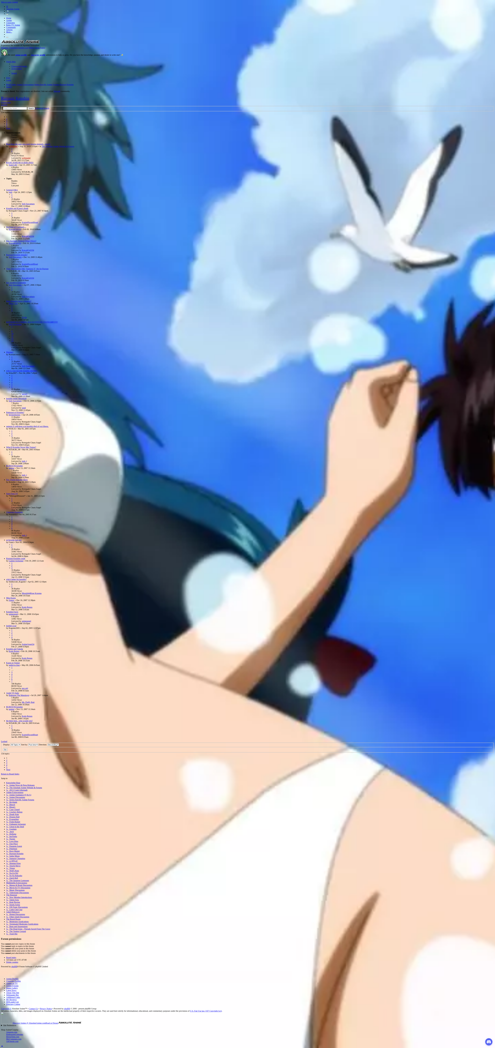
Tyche (24, 317)
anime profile (21, 55)
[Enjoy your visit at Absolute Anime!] (20, 43)
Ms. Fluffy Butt (28, 702)
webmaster (13, 146)
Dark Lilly (13, 165)
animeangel (13, 614)
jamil (24, 408)
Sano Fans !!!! (12, 494)
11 (12, 336)
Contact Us (33, 1009)
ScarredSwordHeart (30, 222)
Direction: (43, 745)
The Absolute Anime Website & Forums (58, 146)
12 (12, 338)
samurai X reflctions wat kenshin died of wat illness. (27, 426)
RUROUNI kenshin (14, 466)
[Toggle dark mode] (7, 14)
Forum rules (6, 102)
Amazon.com (11, 1032)
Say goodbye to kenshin (16, 283)
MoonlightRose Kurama (32, 593)
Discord (57, 91)
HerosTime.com (12, 1037)
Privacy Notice (46, 1009)
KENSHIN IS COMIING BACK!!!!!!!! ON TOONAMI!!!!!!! (32, 322)
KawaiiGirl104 (15, 229)
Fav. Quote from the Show (17, 480)
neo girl (25, 688)
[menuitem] (19, 66)
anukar (11, 468)
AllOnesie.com (12, 1041)
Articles (9, 30)
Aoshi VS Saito (12, 693)
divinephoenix (14, 415)
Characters (10, 23)
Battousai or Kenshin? (15, 412)
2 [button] (6, 119)
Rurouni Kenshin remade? (17, 255)
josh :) (24, 461)
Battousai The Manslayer (19, 695)
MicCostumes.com (13, 1039)
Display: (6, 745)
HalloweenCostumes (14, 1034)
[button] (8, 128)
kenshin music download (16, 398)
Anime (9, 20)
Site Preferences (9, 1025)
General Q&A (12, 190)
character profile (38, 55)
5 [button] (6, 126)
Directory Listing (13, 1004)
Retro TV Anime (13, 25)
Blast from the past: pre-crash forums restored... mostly (28, 144)
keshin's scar (11, 626)
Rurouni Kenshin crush (15, 558)
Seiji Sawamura (28, 204)
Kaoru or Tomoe (13, 663)
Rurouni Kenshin (15, 98)
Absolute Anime (12, 9)
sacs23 (24, 394)
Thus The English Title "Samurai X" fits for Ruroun (27, 269)
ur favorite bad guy (14, 540)
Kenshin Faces (12, 612)
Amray (11, 600)
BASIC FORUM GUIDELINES (19, 163)
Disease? (9, 352)
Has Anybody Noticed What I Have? (21, 241)
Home (8, 18)
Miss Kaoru (11, 598)
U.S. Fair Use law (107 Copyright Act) (206, 1011)
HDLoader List (12, 1002)
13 (12, 341)
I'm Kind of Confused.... (16, 227)
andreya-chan (14, 665)
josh (10, 192)
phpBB (14, 966)
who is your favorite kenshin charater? (21, 371)
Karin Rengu (27, 607)
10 (12, 334)
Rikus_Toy (13, 303)
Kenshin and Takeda (14, 649)
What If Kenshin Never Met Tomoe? (21, 447)
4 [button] (6, 124)
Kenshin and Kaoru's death (17, 208)
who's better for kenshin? (16, 579)
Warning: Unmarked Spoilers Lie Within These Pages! (23, 48)
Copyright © (6, 1009)
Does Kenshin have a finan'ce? (18, 301)
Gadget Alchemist (16, 561)
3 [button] (6, 121)
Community (11, 27)
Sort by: (24, 745)
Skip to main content (9, 2)
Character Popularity (14, 512)
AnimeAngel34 (28, 644)
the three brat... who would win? (19, 721)
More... (9, 32)
